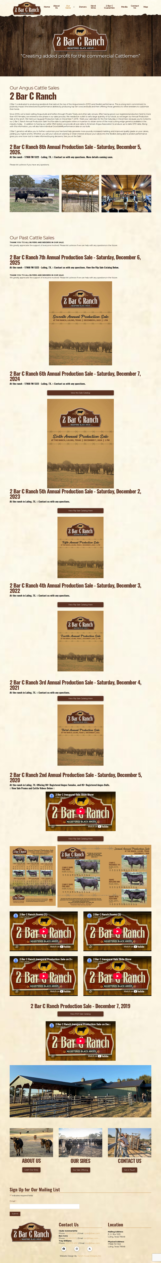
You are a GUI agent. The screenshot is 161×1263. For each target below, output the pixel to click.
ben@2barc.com (91, 1238)
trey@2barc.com (92, 1243)
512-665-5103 (71, 1238)
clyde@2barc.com (92, 1233)
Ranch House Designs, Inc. (89, 1256)
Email (13, 1201)
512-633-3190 (71, 1233)
